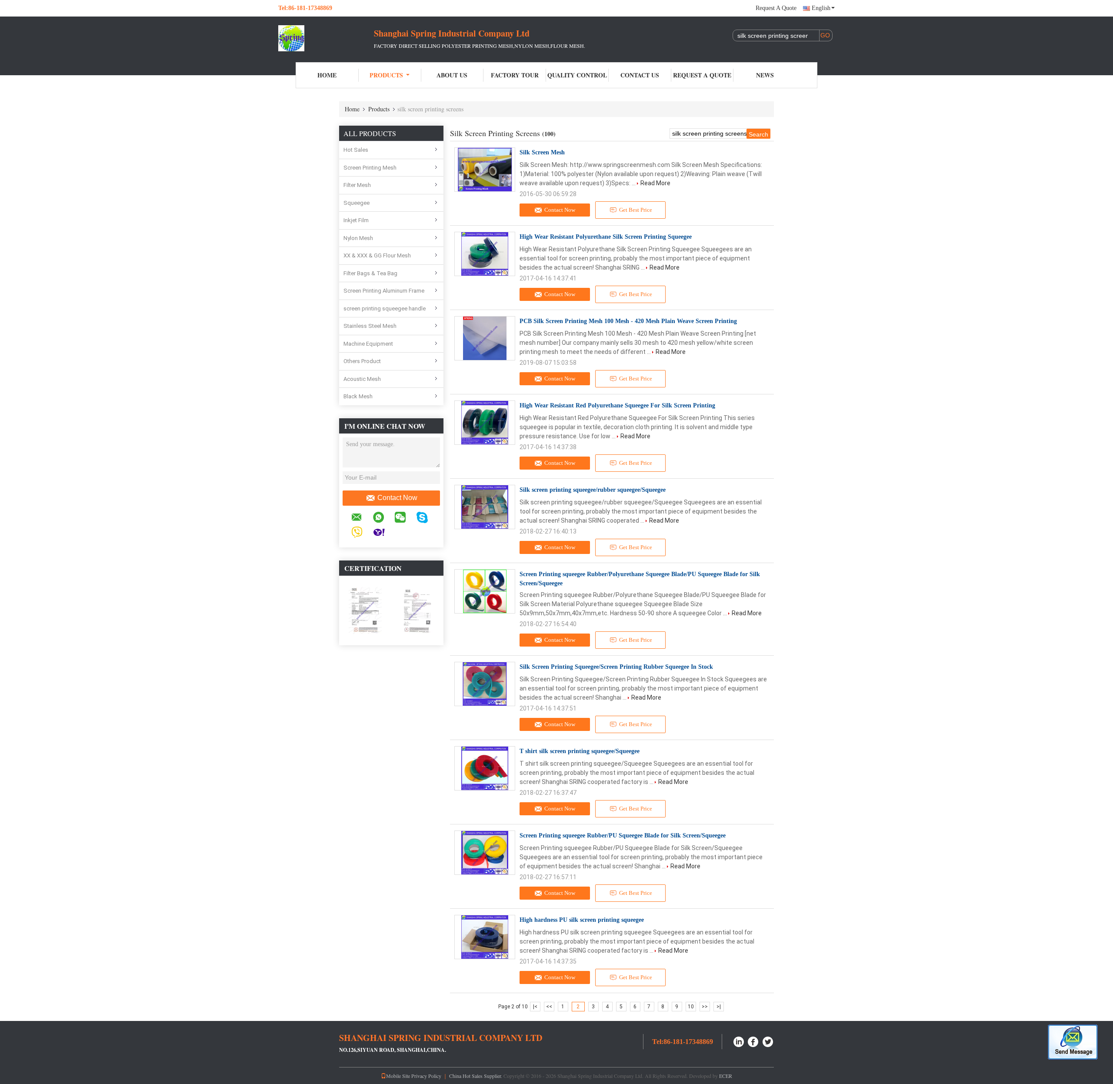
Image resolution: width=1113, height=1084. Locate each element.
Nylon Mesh (358, 238)
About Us (452, 75)
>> (705, 1007)
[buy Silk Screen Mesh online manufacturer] (484, 169)
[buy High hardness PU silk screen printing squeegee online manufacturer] (484, 937)
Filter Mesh (357, 185)
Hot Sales (355, 150)
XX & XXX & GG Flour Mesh (377, 255)
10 (691, 1007)
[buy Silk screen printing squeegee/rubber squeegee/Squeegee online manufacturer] (484, 507)
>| (718, 1007)
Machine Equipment (368, 343)
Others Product (362, 361)
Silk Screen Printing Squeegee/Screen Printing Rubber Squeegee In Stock (616, 667)
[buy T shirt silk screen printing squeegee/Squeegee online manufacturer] (484, 768)
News (765, 75)
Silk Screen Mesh (542, 152)
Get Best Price (635, 210)
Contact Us (639, 75)
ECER (725, 1075)
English (821, 8)
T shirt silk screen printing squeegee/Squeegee (580, 751)
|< (535, 1007)
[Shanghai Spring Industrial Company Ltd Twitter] (768, 1040)
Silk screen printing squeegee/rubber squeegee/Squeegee (593, 490)
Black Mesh (358, 396)
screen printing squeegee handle (384, 308)
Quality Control (577, 75)
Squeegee (356, 203)
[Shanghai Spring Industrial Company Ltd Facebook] (753, 1040)
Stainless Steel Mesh (370, 326)
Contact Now (397, 497)
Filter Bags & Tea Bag (370, 273)
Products (386, 75)
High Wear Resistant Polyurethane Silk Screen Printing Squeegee (606, 236)
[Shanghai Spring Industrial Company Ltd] (326, 38)
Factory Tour (515, 75)
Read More (655, 183)
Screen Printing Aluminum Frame (383, 290)
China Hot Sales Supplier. (476, 1075)
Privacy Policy (426, 1075)
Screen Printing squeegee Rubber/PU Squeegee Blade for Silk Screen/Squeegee (623, 835)
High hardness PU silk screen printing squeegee (582, 920)
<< (549, 1007)
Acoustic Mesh (362, 379)
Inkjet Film (356, 220)
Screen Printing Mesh (370, 167)
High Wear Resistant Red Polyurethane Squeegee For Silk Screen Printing (617, 405)
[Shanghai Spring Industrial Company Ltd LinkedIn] (738, 1040)
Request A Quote (776, 8)
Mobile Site (398, 1075)
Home (327, 75)
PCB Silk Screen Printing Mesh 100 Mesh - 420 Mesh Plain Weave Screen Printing (628, 321)
